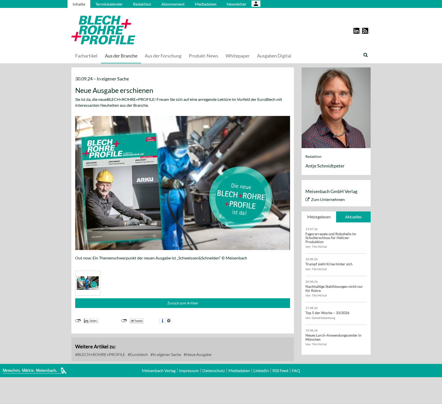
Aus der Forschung (163, 55)
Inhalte (79, 4)
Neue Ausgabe (198, 354)
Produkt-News (203, 55)
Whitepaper (238, 55)
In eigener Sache (166, 354)
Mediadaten (205, 4)
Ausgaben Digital (274, 55)
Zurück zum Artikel (182, 303)
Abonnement (173, 4)
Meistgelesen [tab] (319, 216)
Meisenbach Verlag (158, 371)
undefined (78, 320)
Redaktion (142, 4)
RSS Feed (280, 371)
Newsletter (236, 4)
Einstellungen (168, 320)
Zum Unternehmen (328, 199)
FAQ (296, 371)
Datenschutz (213, 371)
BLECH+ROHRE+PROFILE (101, 354)
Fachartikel (86, 55)
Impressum (189, 371)
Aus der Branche (121, 55)
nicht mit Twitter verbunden (124, 320)
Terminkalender (109, 4)
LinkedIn (261, 371)
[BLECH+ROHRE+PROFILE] (135, 30)
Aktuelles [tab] (353, 216)
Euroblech (138, 354)
